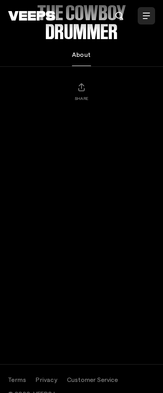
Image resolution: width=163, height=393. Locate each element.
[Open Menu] (146, 15)
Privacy (46, 379)
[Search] (119, 15)
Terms (17, 379)
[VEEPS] (31, 16)
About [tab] (81, 54)
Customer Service (92, 379)
